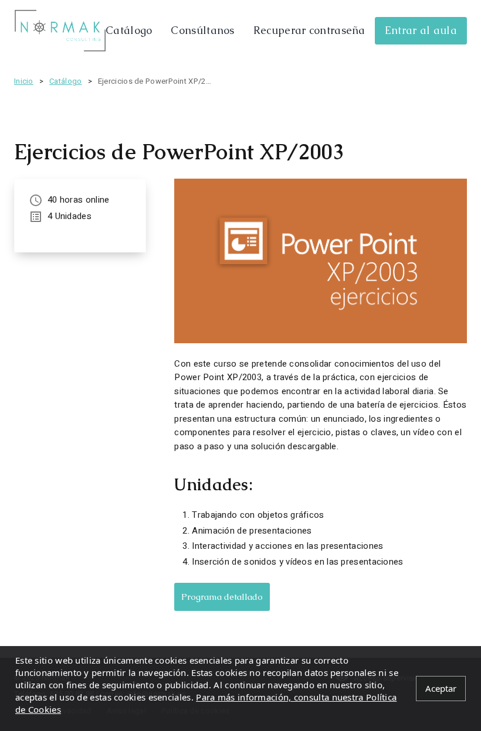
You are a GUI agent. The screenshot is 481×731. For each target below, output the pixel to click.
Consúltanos (202, 30)
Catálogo (129, 30)
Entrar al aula (421, 30)
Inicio (23, 81)
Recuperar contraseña (309, 30)
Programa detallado (222, 596)
